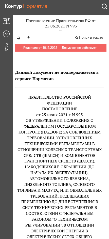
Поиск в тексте (91, 37)
